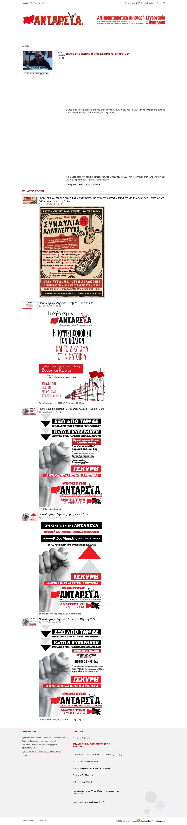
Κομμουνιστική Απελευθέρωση (85, 761)
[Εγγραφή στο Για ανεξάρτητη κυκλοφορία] (138, 821)
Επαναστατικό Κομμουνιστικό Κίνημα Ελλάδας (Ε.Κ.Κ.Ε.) (97, 754)
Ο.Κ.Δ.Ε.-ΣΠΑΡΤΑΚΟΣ (82, 782)
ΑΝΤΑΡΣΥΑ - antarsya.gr (53, 18)
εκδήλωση (148, 109)
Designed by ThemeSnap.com (153, 821)
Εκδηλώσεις (84, 184)
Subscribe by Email (153, 3)
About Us (31, 820)
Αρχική (26, 46)
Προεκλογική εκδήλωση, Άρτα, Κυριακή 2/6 (64, 514)
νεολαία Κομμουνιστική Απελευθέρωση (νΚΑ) (92, 768)
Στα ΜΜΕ (95, 184)
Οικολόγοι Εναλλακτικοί (83, 775)
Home (24, 820)
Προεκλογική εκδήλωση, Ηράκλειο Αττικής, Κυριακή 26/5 (71, 408)
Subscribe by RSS (132, 3)
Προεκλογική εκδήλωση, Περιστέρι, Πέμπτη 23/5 (67, 619)
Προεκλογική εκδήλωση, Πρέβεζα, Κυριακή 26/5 (66, 303)
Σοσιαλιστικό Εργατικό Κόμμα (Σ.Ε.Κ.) (89, 802)
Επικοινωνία (41, 820)
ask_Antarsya (83, 738)
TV (102, 184)
